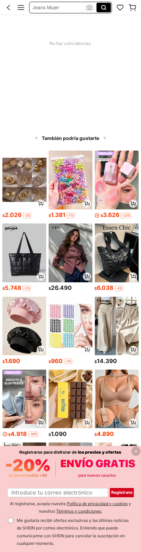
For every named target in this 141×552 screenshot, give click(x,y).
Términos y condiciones (78, 511)
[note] (27, 215)
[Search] (104, 7)
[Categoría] (21, 7)
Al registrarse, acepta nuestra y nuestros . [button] (70, 507)
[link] (120, 7)
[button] (8, 7)
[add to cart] (41, 204)
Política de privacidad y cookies (97, 503)
